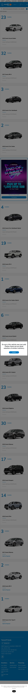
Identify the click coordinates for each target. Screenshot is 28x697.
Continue (14, 352)
